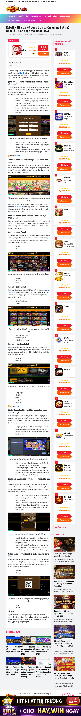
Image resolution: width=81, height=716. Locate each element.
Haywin (66, 52)
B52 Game (68, 146)
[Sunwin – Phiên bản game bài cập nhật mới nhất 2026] (59, 404)
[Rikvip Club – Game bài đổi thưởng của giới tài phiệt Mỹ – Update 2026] (59, 85)
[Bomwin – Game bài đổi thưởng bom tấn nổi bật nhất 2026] (59, 372)
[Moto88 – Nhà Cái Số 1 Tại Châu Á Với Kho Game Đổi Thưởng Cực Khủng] (43, 661)
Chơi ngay (44, 48)
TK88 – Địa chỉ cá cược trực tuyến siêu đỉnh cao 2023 (43, 650)
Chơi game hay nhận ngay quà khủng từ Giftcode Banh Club (64, 583)
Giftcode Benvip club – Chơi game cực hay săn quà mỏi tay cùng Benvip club (63, 644)
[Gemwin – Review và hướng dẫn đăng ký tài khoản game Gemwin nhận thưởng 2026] (59, 180)
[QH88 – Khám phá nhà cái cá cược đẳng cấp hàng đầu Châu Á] (13, 661)
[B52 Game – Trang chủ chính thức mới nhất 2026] (59, 148)
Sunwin (66, 401)
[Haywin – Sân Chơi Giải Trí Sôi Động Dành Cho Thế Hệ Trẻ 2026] (59, 54)
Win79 (66, 338)
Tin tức (41, 20)
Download (45, 53)
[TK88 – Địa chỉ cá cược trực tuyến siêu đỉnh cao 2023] (43, 640)
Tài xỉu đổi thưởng (51, 16)
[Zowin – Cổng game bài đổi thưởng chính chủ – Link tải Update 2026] (59, 244)
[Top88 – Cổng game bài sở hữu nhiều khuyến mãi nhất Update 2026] (59, 309)
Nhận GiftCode (33, 51)
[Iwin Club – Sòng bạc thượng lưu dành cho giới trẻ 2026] (59, 468)
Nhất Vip (67, 273)
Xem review (65, 73)
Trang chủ (11, 16)
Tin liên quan (14, 632)
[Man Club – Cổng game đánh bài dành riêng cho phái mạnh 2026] (59, 500)
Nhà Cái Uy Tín (23, 16)
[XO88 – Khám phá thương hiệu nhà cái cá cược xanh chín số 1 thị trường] (28, 661)
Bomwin (67, 369)
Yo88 (66, 210)
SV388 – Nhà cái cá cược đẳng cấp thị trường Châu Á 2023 (28, 650)
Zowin (66, 241)
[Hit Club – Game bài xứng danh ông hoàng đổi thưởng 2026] (59, 436)
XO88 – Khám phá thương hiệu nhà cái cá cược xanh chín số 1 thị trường (28, 672)
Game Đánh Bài (36, 16)
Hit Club (67, 433)
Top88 (66, 306)
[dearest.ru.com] (11, 695)
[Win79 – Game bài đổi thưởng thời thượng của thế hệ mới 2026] (59, 340)
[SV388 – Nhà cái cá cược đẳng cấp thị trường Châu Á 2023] (28, 640)
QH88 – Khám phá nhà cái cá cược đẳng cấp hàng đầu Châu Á (13, 671)
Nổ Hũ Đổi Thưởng (29, 20)
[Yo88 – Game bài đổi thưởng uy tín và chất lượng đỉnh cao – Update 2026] (59, 212)
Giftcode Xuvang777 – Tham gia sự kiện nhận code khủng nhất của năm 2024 (64, 677)
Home (7, 34)
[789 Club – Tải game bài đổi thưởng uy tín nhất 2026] (59, 116)
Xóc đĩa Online (65, 16)
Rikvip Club (68, 82)
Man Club (67, 497)
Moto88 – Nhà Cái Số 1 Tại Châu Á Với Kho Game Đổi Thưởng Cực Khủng (43, 672)
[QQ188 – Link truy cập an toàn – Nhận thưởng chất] (13, 640)
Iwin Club (67, 465)
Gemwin (67, 178)
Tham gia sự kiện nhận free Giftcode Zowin (63, 555)
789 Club (67, 114)
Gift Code (59, 534)
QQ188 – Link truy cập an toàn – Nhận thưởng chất (13, 649)
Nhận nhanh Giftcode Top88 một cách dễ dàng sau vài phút (63, 613)
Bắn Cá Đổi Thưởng (14, 20)
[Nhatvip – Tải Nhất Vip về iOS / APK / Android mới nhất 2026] (59, 276)
